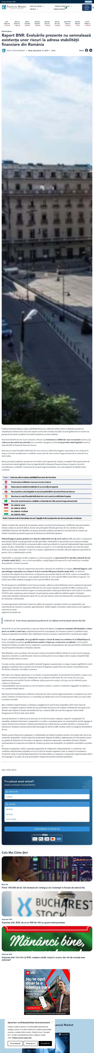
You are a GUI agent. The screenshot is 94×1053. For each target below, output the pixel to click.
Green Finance (59, 9)
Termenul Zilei (47, 9)
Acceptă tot (45, 1043)
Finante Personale (62, 6)
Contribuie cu (47, 829)
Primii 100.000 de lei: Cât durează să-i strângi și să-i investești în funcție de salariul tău (43, 888)
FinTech (33, 9)
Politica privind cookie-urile (22, 1038)
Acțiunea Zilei (7, 919)
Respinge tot (30, 1043)
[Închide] (52, 1022)
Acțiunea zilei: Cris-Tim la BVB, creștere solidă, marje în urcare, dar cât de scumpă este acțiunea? (43, 958)
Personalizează (15, 1043)
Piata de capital (36, 6)
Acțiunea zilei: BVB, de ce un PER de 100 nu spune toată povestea (33, 922)
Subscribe (88, 2)
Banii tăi (5, 884)
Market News (7, 31)
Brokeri (51, 6)
